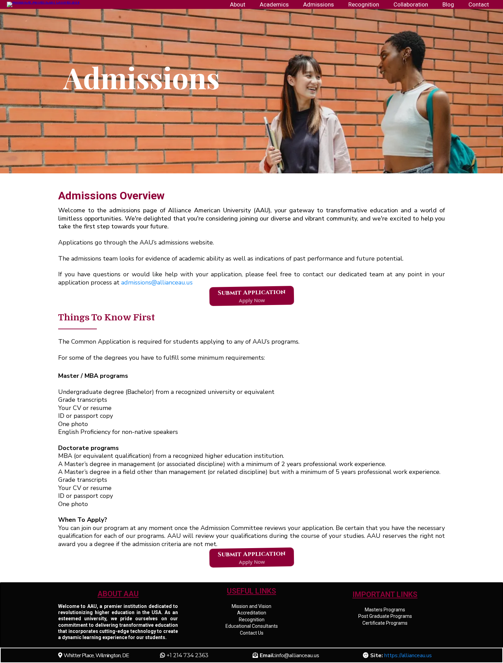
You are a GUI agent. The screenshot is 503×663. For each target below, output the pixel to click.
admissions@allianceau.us (157, 282)
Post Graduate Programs (385, 616)
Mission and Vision (251, 606)
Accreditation (251, 612)
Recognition (252, 619)
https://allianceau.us (408, 655)
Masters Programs (385, 609)
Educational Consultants (251, 626)
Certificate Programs (385, 623)
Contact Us (251, 633)
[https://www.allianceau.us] (43, 4)
